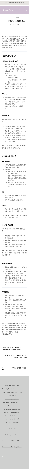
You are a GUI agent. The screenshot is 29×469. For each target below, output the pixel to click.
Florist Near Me (12, 395)
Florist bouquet (16, 409)
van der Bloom (7, 405)
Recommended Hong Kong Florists (11, 447)
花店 (17, 385)
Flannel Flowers (15, 412)
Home (3, 456)
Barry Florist (15, 422)
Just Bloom (7, 409)
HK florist (12, 385)
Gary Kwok (8, 422)
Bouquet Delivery (15, 402)
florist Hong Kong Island (12, 399)
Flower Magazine (14, 17)
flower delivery (17, 389)
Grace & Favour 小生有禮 (12, 419)
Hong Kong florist (12, 392)
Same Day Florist (7, 389)
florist (6, 385)
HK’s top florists (11, 428)
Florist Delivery (14, 416)
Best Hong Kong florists (12, 435)
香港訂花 (6, 412)
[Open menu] (26, 10)
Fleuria (7, 416)
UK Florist (6, 402)
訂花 (20, 392)
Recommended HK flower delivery (11, 441)
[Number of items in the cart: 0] (19, 10)
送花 (4, 392)
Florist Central (17, 405)
